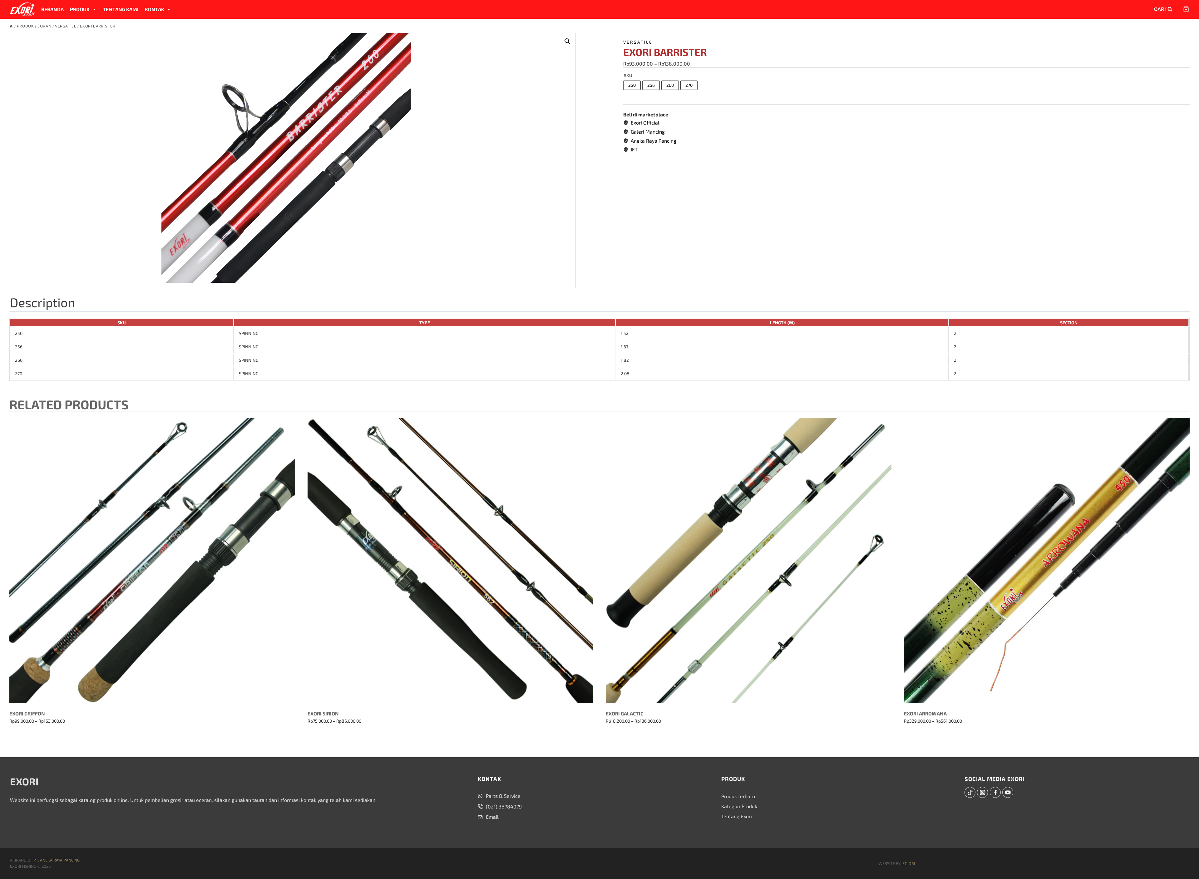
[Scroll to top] (1183, 860)
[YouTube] (1007, 792)
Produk (80, 9)
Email (492, 817)
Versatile (638, 42)
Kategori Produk (739, 806)
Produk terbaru (738, 796)
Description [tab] (42, 302)
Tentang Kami (121, 9)
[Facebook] (995, 792)
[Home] (11, 26)
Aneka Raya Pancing (653, 141)
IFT (634, 149)
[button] (567, 41)
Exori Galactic (624, 713)
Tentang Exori (736, 816)
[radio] (632, 85)
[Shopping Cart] (1183, 9)
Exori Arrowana (925, 713)
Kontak (154, 9)
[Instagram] (982, 792)
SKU (628, 75)
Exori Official (645, 122)
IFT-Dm (908, 863)
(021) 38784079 (504, 806)
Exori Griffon (27, 713)
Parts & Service (503, 796)
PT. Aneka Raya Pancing (56, 859)
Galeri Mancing (648, 132)
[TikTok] (970, 792)
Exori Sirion (323, 713)
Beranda (52, 9)
